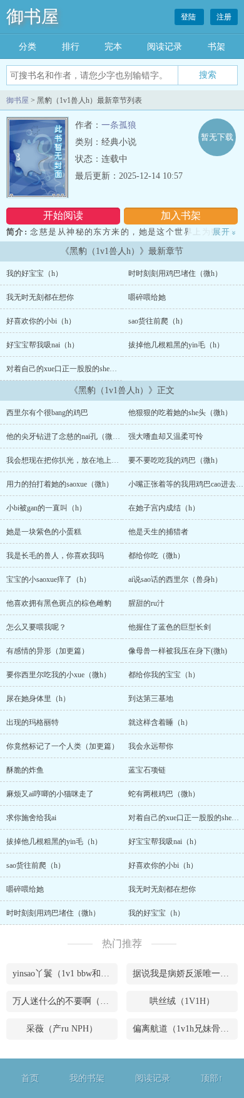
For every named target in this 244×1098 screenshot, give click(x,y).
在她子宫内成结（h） (164, 508)
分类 (27, 46)
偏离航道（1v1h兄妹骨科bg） (185, 1028)
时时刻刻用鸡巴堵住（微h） (175, 273)
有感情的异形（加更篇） (47, 651)
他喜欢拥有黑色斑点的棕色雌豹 (58, 603)
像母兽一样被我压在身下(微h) (177, 651)
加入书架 (181, 215)
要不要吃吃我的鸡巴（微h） (175, 460)
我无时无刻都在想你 (40, 297)
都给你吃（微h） (156, 555)
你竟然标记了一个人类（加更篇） (62, 746)
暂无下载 (217, 137)
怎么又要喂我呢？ (36, 627)
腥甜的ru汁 (146, 603)
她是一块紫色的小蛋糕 (43, 531)
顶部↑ (212, 1078)
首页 (30, 1078)
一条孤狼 (118, 125)
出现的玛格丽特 (32, 722)
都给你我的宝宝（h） (164, 674)
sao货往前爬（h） (157, 321)
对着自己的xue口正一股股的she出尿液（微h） (82, 368)
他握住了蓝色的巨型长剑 (169, 627)
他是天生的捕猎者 (158, 531)
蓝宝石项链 (147, 770)
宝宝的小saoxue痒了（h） (48, 579)
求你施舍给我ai (31, 817)
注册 (223, 17)
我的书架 (86, 1078)
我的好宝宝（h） (34, 273)
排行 (70, 46)
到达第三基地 (150, 698)
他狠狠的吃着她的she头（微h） (180, 412)
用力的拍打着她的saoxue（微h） (59, 484)
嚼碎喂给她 (147, 297)
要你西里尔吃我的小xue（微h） (58, 674)
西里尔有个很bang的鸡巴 (47, 412)
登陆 (189, 17)
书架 (216, 46)
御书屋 (32, 16)
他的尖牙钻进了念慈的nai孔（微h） (65, 436)
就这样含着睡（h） (160, 722)
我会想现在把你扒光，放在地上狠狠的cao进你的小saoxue (100, 460)
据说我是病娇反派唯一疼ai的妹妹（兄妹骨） (185, 973)
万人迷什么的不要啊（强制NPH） (65, 1001)
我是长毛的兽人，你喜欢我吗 (55, 555)
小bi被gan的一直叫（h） (46, 508)
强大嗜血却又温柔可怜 (165, 436)
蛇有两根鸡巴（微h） (164, 793)
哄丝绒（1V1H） (182, 1001)
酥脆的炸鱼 (25, 770)
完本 (113, 46)
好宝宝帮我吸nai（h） (42, 344)
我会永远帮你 (150, 746)
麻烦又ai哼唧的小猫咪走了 (50, 793)
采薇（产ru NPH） (62, 1028)
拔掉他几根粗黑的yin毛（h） (176, 344)
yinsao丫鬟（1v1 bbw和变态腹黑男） (65, 973)
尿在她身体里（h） (38, 698)
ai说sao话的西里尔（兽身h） (175, 579)
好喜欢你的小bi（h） (41, 321)
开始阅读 (63, 215)
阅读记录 (164, 46)
